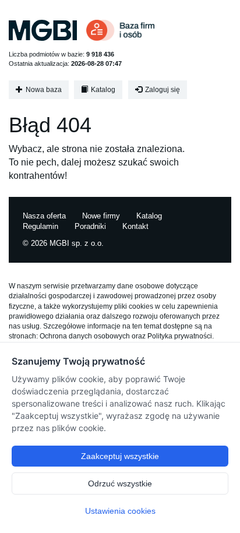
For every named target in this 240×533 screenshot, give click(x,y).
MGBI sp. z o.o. (77, 243)
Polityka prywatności (179, 336)
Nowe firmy (101, 215)
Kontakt (135, 226)
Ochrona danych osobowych (85, 336)
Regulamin (40, 226)
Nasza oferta (44, 215)
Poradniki (90, 226)
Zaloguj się (161, 90)
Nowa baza (43, 90)
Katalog (102, 90)
